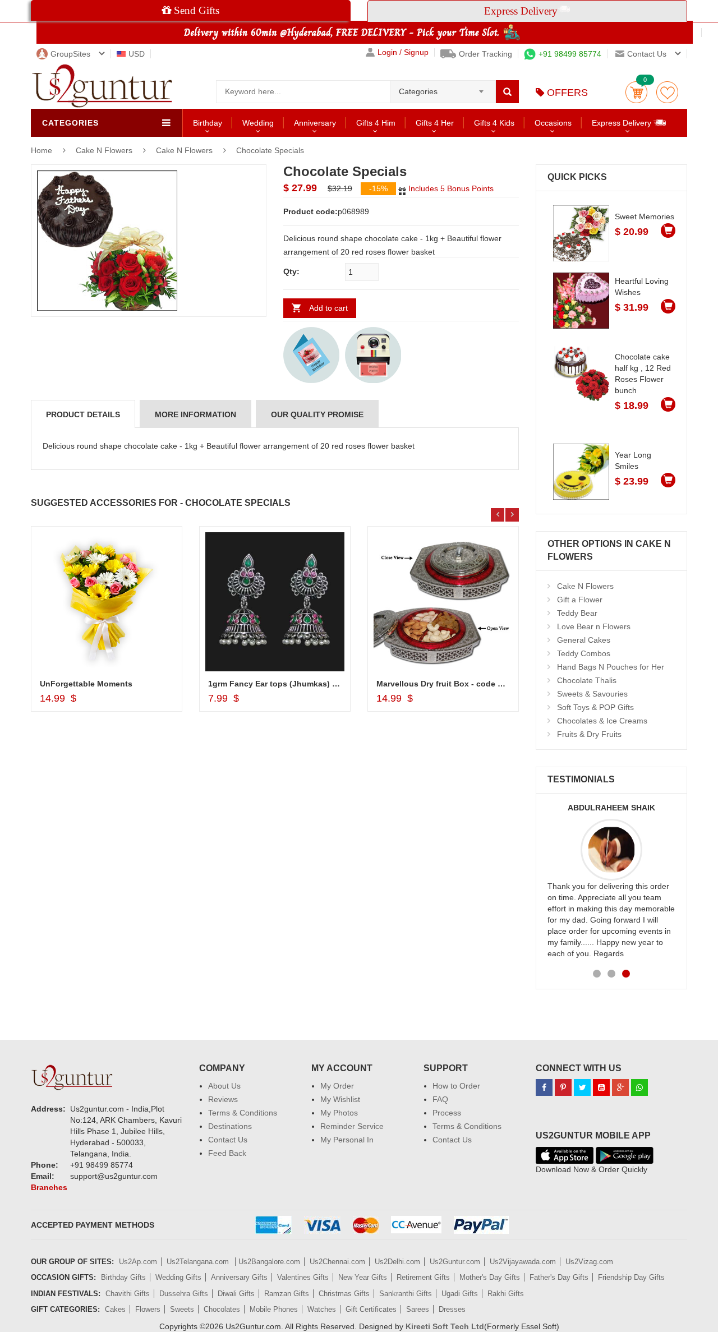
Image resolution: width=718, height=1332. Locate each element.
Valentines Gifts (303, 1277)
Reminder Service (352, 1126)
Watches (321, 1309)
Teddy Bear (577, 613)
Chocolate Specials (270, 150)
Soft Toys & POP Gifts (595, 707)
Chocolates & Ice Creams (602, 720)
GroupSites (70, 53)
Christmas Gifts (344, 1293)
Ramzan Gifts (286, 1293)
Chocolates (222, 1309)
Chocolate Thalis (586, 680)
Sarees (417, 1309)
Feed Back (227, 1153)
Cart (636, 92)
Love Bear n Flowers (593, 626)
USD (136, 53)
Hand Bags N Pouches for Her (610, 666)
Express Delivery (622, 122)
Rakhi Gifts (505, 1293)
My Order (337, 1085)
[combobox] (442, 88)
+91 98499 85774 (569, 53)
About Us (224, 1085)
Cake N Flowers (105, 150)
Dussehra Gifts (183, 1293)
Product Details (83, 414)
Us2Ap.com (138, 1261)
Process (446, 1112)
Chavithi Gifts (127, 1293)
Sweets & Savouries (592, 693)
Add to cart (328, 307)
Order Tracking (485, 53)
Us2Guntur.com (455, 1261)
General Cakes (583, 639)
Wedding (258, 122)
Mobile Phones (274, 1309)
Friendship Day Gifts (631, 1277)
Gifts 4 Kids (494, 122)
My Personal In (347, 1139)
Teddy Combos (583, 653)
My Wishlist (340, 1099)
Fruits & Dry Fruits (589, 734)
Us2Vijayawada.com (523, 1261)
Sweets (182, 1309)
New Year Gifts (362, 1277)
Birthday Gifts (123, 1277)
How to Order (456, 1085)
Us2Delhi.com (397, 1261)
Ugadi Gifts (459, 1293)
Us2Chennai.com (337, 1261)
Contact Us (227, 1139)
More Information (195, 414)
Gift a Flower (579, 599)
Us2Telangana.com (199, 1261)
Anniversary (315, 122)
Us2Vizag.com (589, 1261)
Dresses (452, 1309)
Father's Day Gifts (559, 1277)
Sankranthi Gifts (405, 1293)
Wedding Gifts (178, 1277)
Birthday (207, 122)
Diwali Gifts (236, 1293)
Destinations (230, 1126)
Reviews (223, 1099)
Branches (49, 1187)
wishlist (667, 92)
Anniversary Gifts (239, 1277)
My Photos (339, 1112)
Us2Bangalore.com (269, 1261)
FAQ (440, 1099)
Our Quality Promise (317, 414)
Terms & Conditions (242, 1112)
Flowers (147, 1309)
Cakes (115, 1309)
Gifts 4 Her (435, 122)
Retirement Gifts (423, 1277)
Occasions (553, 122)
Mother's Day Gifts (489, 1277)
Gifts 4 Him (375, 122)
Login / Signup (403, 52)
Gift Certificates (371, 1309)
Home (41, 150)
